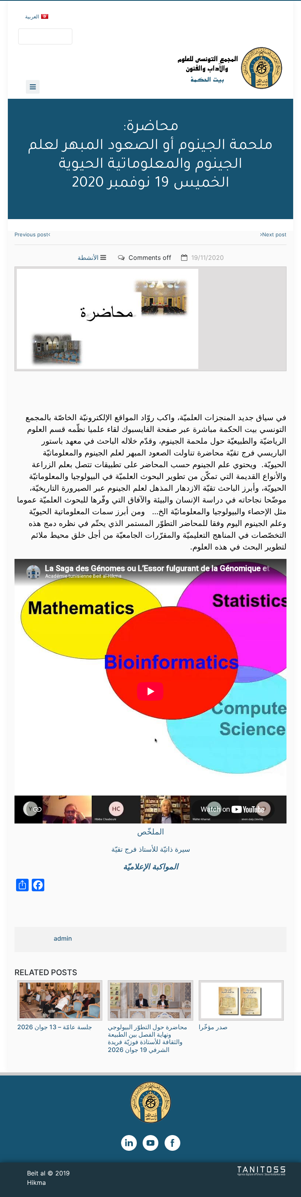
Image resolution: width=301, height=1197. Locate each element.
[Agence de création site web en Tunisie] (262, 1171)
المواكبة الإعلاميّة (150, 866)
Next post (274, 234)
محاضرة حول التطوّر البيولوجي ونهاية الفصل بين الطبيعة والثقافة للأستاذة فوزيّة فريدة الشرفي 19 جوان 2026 (147, 1038)
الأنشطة (88, 257)
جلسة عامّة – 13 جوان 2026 (54, 1027)
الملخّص (150, 831)
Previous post (31, 234)
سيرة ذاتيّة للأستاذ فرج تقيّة (150, 849)
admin (63, 938)
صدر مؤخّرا (213, 1027)
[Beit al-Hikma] (201, 68)
